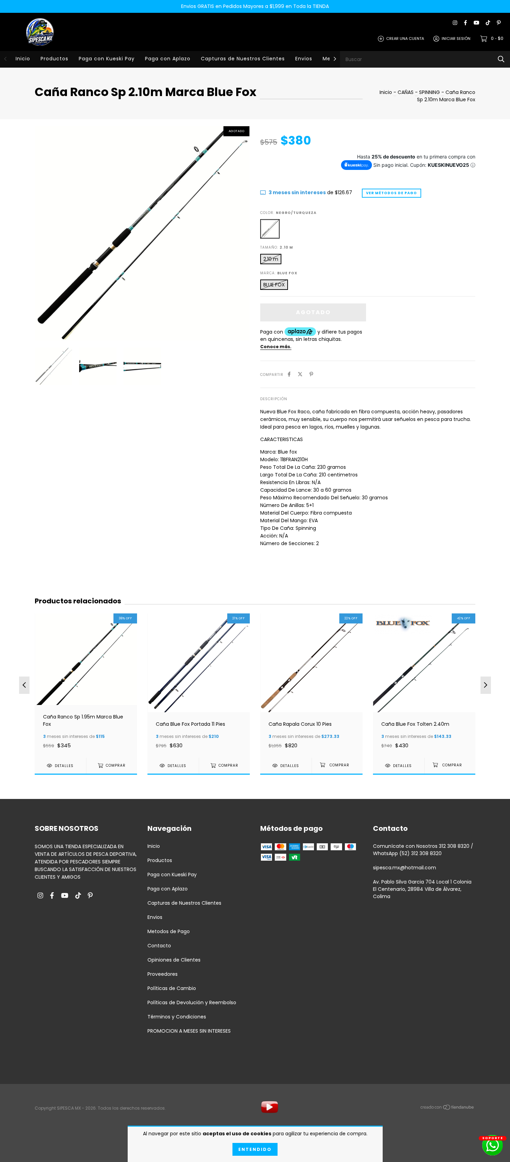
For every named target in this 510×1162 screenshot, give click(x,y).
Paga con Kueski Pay (107, 58)
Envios (303, 58)
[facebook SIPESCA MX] (465, 23)
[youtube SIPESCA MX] (476, 23)
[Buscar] (501, 59)
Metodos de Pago (168, 931)
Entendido (255, 1149)
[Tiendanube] (447, 1108)
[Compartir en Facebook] (289, 374)
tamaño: (276, 247)
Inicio (23, 58)
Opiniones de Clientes (174, 959)
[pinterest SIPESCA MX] (498, 23)
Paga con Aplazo (167, 58)
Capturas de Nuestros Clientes (243, 58)
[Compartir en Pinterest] (311, 374)
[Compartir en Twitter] (300, 374)
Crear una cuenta (405, 38)
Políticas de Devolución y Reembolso (191, 1002)
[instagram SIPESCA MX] (455, 23)
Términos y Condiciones (176, 1016)
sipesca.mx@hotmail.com (404, 867)
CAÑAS (406, 92)
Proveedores (162, 974)
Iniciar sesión (456, 38)
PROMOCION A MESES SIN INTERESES (189, 1030)
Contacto (159, 945)
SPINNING (429, 92)
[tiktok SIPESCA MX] (488, 23)
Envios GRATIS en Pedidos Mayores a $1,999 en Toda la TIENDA (255, 6)
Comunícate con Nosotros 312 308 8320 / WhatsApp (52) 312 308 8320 (423, 850)
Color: (288, 212)
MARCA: (278, 273)
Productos (54, 58)
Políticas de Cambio (171, 988)
